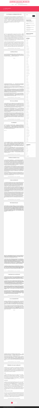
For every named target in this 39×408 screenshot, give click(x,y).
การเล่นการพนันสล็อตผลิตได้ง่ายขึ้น (13, 298)
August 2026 (27, 39)
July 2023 (27, 94)
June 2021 (27, 121)
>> (15, 402)
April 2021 (27, 124)
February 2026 (27, 48)
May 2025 (27, 61)
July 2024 (27, 76)
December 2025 (27, 51)
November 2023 (27, 88)
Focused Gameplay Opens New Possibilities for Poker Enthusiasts (30, 25)
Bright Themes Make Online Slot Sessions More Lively (30, 23)
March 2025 (27, 64)
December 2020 (27, 130)
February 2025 (27, 66)
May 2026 (27, 43)
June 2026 (27, 42)
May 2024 (27, 79)
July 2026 (27, 40)
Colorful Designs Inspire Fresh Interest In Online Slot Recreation (30, 27)
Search (27, 14)
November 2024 (27, 70)
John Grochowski (9, 48)
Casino (15, 4)
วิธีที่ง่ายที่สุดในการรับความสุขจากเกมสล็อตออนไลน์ (13, 365)
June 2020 (27, 139)
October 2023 (27, 90)
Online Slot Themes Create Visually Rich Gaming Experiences (30, 29)
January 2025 (27, 67)
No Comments (19, 48)
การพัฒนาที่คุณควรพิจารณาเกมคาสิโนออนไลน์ (14, 274)
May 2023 (27, 97)
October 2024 (27, 72)
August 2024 (27, 75)
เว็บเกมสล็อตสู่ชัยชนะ (14, 122)
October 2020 (27, 133)
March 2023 (27, 100)
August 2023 (27, 93)
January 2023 (27, 103)
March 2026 (27, 46)
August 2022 (27, 109)
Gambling (16, 97)
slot (26, 154)
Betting (12, 4)
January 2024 (27, 85)
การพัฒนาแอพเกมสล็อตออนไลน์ (14, 180)
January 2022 (27, 115)
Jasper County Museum (19, 2)
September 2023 (27, 91)
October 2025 (27, 54)
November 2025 (27, 52)
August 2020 (27, 136)
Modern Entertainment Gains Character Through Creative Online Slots (30, 21)
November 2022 (27, 106)
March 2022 (27, 112)
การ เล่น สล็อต (20, 187)
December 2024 (27, 69)
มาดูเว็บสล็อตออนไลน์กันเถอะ (14, 51)
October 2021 (27, 118)
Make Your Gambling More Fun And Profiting (22, 4)
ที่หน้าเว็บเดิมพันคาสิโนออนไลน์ (14, 202)
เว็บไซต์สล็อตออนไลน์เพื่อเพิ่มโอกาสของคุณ (13, 157)
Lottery (27, 151)
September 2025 (27, 55)
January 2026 (27, 49)
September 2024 (27, 73)
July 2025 (27, 58)
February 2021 (27, 127)
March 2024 (27, 82)
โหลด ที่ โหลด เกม (13, 383)
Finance (27, 148)
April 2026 (27, 45)
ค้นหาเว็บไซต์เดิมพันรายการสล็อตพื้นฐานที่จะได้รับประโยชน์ (13, 14)
